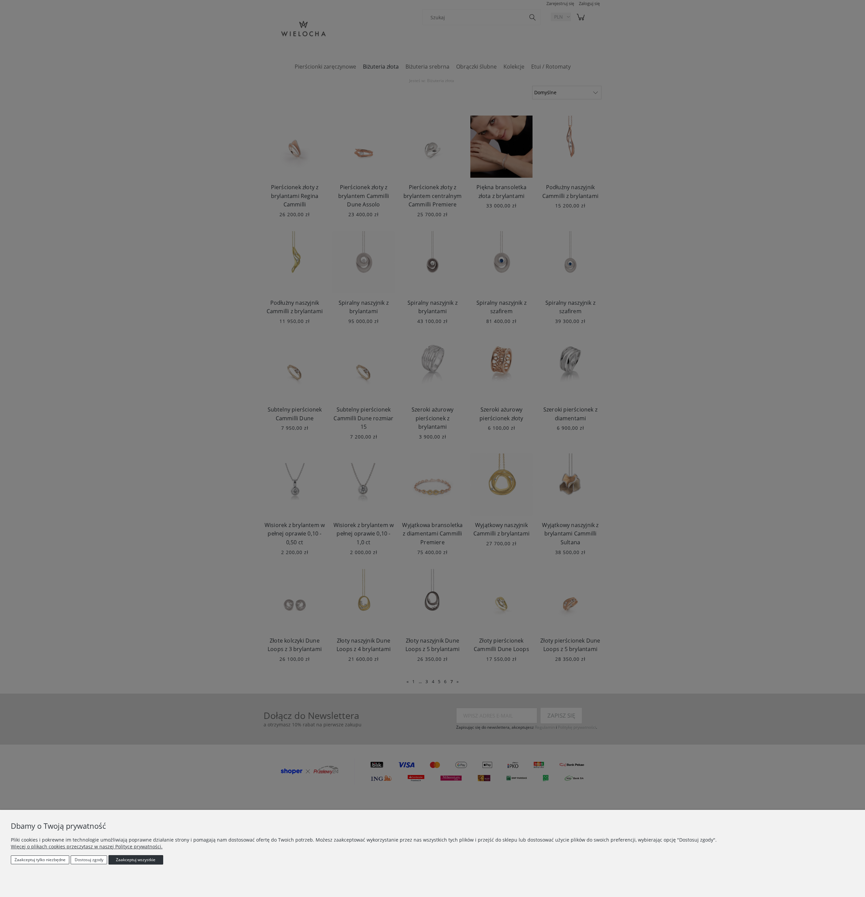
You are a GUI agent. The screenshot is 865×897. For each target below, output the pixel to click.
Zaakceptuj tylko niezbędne (40, 860)
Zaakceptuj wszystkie (135, 860)
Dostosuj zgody (89, 860)
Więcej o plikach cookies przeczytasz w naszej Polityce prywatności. (87, 846)
